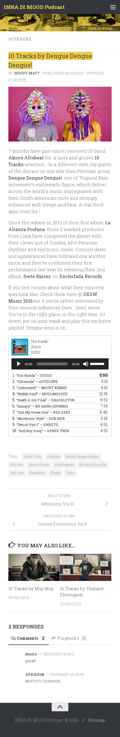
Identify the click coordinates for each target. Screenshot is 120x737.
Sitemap (96, 720)
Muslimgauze (64, 464)
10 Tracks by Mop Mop (31, 588)
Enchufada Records (80, 276)
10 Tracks (19, 39)
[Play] (18, 364)
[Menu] (113, 7)
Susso (70, 472)
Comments (30, 638)
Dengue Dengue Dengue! (35, 178)
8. (38, 418)
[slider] (98, 363)
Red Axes (17, 472)
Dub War (16, 464)
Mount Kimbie (38, 464)
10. (40, 430)
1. (32, 375)
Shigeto (56, 472)
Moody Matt (27, 73)
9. (35, 424)
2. (35, 381)
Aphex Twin (32, 456)
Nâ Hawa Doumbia (93, 464)
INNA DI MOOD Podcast (34, 6)
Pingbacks (71, 638)
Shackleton (37, 472)
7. (41, 412)
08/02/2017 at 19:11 (58, 653)
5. (43, 399)
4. (40, 393)
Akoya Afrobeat (26, 158)
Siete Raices (37, 276)
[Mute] (85, 364)
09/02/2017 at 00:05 (67, 674)
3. (39, 387)
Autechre (53, 456)
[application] (60, 363)
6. (40, 406)
